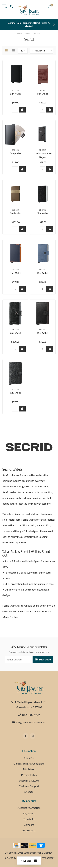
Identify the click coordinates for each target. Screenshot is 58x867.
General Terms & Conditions (29, 763)
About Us (29, 757)
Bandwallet (15, 213)
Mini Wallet (42, 273)
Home (19, 34)
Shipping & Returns (29, 780)
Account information (29, 807)
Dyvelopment (47, 857)
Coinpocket (15, 153)
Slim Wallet (15, 93)
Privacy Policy (29, 774)
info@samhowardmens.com (30, 722)
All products (29, 830)
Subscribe (44, 659)
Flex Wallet (42, 93)
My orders (29, 813)
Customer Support (29, 786)
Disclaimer (29, 769)
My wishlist (29, 819)
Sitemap (29, 791)
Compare (29, 824)
